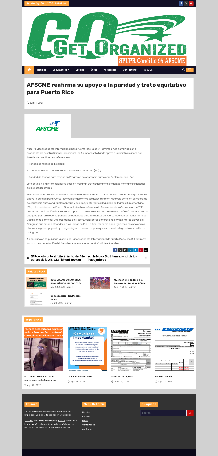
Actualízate (110, 69)
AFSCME (148, 69)
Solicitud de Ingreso (122, 376)
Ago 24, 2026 (57, 287)
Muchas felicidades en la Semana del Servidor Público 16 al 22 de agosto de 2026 (130, 283)
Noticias (41, 69)
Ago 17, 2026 (120, 287)
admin (70, 287)
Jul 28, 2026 (56, 303)
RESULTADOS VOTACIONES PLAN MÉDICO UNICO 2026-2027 (65, 283)
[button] (183, 69)
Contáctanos (130, 69)
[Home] (29, 70)
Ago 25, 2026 (34, 385)
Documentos (60, 69)
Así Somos (87, 429)
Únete (94, 69)
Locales (80, 69)
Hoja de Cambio (163, 376)
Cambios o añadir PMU (80, 376)
